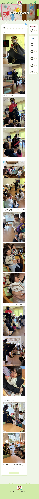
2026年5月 (32, 48)
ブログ (35, 3)
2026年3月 (32, 52)
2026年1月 (32, 57)
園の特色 (12, 3)
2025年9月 (32, 66)
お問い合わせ (37, 13)
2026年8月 (32, 41)
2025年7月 (32, 71)
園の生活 (8, 3)
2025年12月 (32, 59)
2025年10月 (32, 64)
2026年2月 (32, 55)
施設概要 (31, 3)
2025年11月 (32, 62)
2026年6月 (32, 45)
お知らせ (31, 29)
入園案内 (26, 3)
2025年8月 (32, 69)
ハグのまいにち (33, 31)
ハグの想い (3, 3)
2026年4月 (32, 50)
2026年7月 (32, 43)
